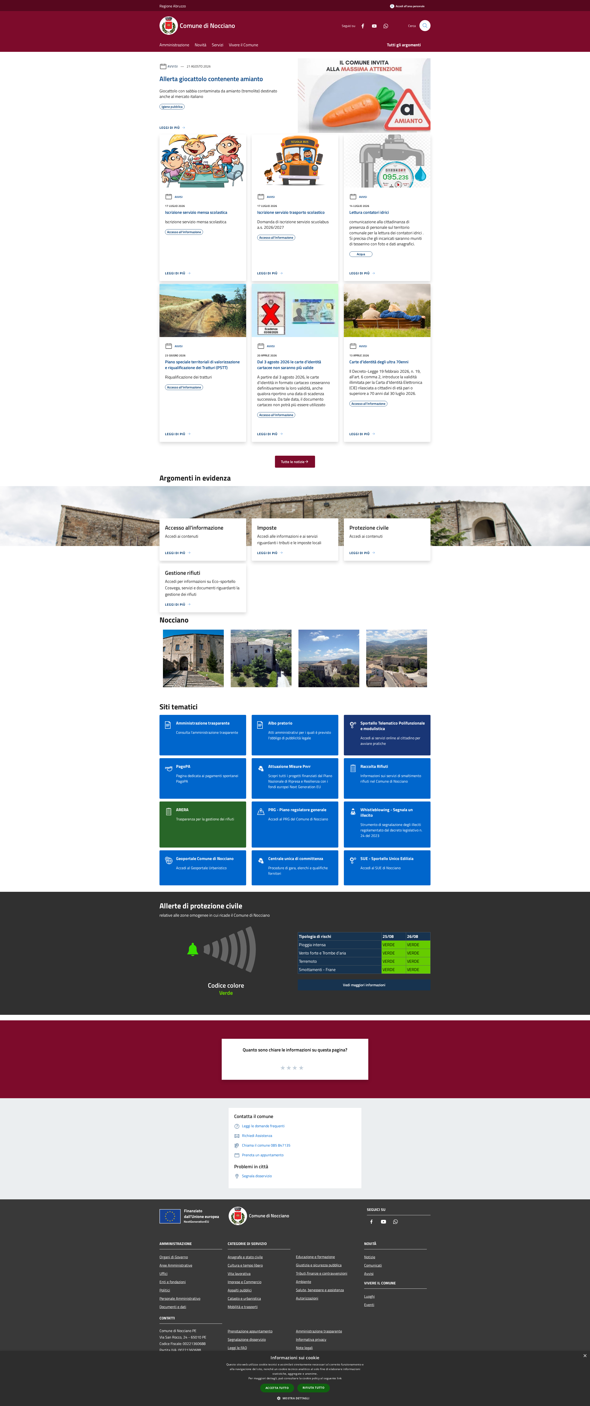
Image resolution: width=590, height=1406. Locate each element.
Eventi (369, 1304)
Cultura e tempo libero (245, 1265)
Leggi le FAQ (237, 1347)
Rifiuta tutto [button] (313, 1388)
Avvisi (173, 66)
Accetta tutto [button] (277, 1388)
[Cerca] (425, 25)
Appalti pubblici (240, 1290)
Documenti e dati (172, 1306)
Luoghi (369, 1296)
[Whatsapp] (384, 25)
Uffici (163, 1273)
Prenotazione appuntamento (250, 1331)
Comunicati (373, 1265)
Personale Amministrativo (179, 1298)
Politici (164, 1290)
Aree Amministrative (175, 1265)
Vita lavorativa (239, 1273)
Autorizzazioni (307, 1298)
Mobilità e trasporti (243, 1306)
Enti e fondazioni (172, 1282)
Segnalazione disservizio (247, 1339)
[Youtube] (372, 25)
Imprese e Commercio (244, 1282)
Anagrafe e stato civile (245, 1257)
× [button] (585, 1356)
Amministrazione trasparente (319, 1331)
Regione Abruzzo (172, 6)
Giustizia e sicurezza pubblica (319, 1265)
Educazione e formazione (315, 1256)
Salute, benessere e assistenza (320, 1290)
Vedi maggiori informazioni (364, 985)
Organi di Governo (173, 1257)
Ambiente (303, 1281)
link (339, 1378)
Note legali (304, 1347)
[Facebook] (361, 25)
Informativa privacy (311, 1339)
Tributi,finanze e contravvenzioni (321, 1273)
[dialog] (295, 1378)
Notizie (369, 1257)
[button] (294, 1398)
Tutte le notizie (292, 461)
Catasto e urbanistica (244, 1298)
